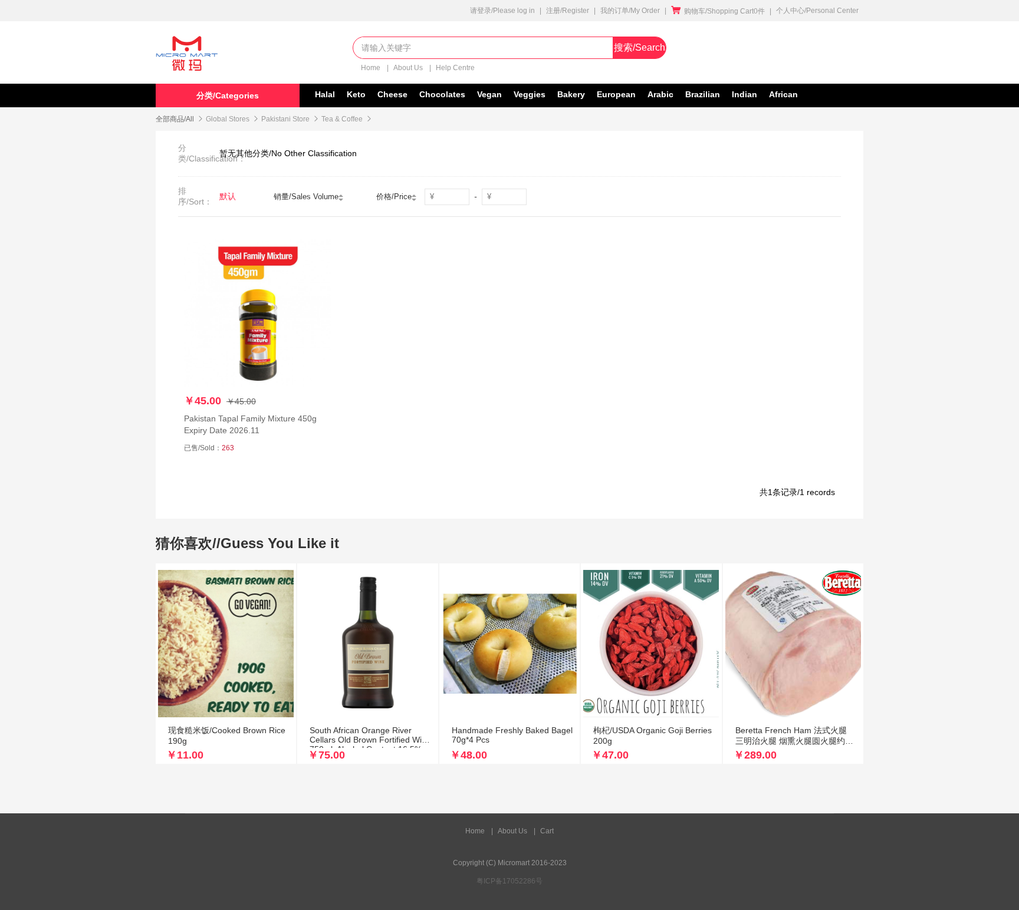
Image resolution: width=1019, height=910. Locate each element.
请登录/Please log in (502, 10)
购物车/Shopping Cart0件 (718, 11)
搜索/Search (639, 47)
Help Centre (455, 68)
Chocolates (442, 94)
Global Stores (227, 119)
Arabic (660, 94)
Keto (356, 94)
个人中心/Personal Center (817, 10)
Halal (325, 94)
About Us (409, 68)
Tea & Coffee (342, 119)
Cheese (392, 94)
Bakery (571, 94)
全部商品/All (175, 119)
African (783, 94)
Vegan (489, 94)
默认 (227, 196)
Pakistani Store (285, 119)
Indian (744, 94)
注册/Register (567, 10)
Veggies (529, 94)
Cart (547, 831)
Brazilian (702, 94)
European (616, 94)
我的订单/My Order (630, 10)
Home (371, 68)
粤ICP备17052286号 (509, 881)
